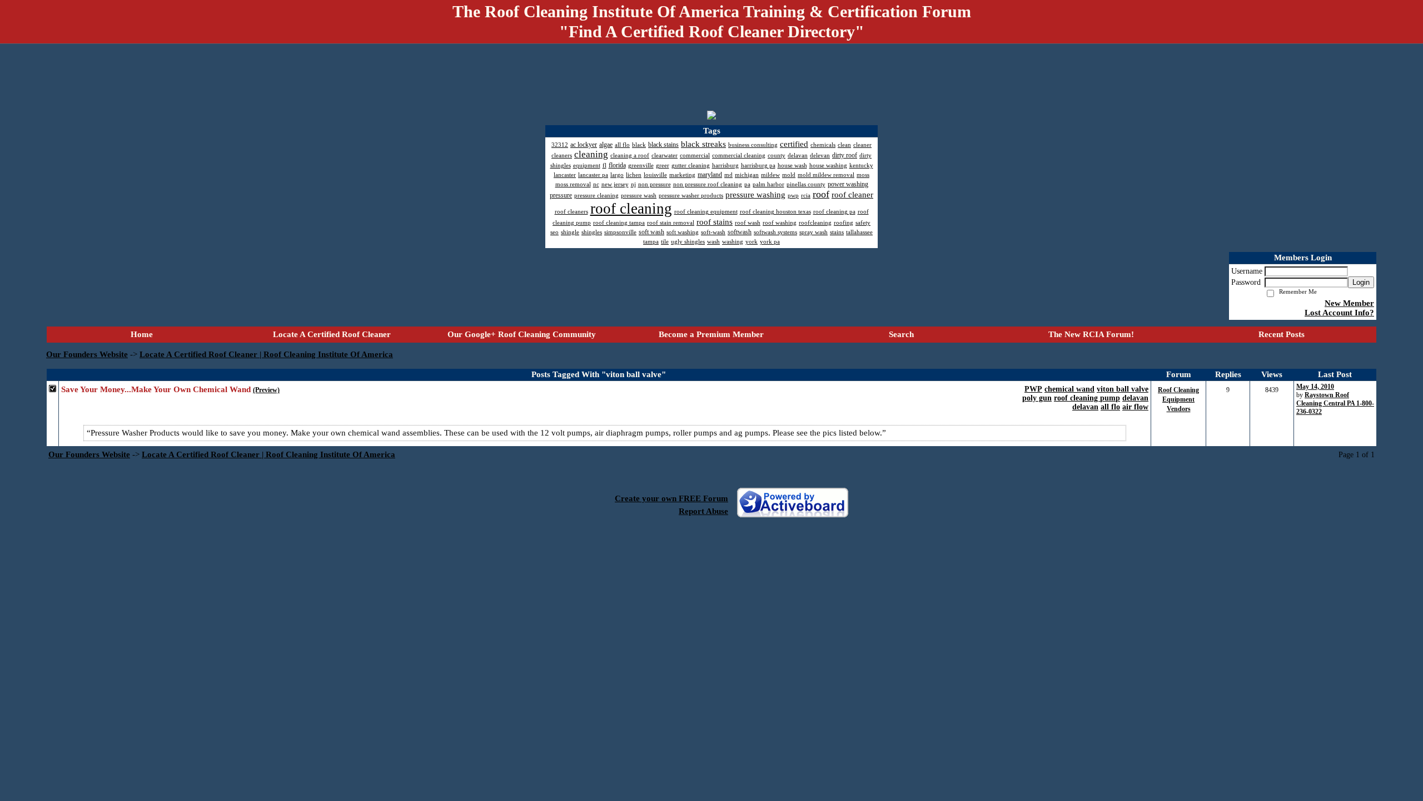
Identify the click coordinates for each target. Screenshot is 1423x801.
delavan (1135, 398)
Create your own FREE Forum (671, 498)
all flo (1110, 407)
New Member (1349, 303)
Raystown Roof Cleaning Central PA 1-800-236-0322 (1335, 403)
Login (1361, 282)
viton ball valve (1122, 389)
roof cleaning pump (1087, 398)
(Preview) (266, 390)
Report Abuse (703, 511)
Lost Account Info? (1339, 312)
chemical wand (1069, 389)
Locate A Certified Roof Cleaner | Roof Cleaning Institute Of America (266, 354)
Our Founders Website (87, 354)
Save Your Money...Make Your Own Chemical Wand (156, 389)
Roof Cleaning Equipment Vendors (1178, 399)
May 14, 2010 (1315, 386)
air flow (1135, 407)
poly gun (1037, 398)
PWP (1033, 389)
